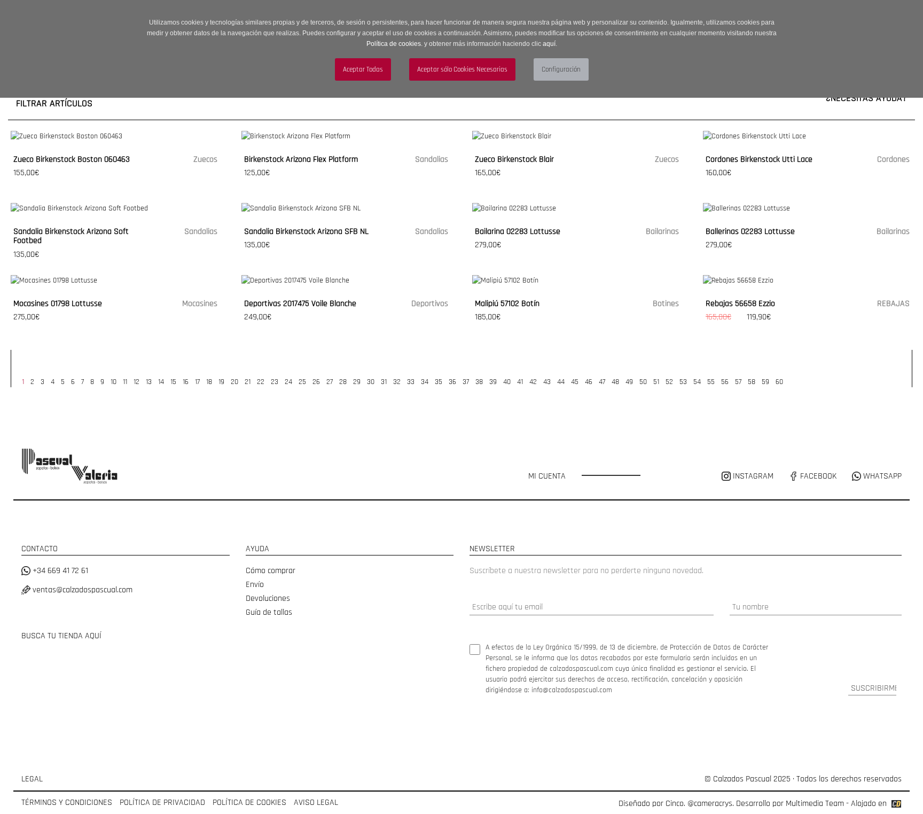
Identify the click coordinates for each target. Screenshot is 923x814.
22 (260, 382)
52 (669, 382)
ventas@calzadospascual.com (81, 590)
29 (357, 382)
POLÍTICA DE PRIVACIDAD (162, 802)
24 (288, 382)
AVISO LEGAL (316, 802)
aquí (549, 44)
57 (738, 382)
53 (683, 382)
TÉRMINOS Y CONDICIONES (66, 802)
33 (410, 382)
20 (234, 382)
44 (561, 382)
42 (533, 382)
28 (343, 382)
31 (384, 382)
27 (329, 382)
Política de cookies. (394, 44)
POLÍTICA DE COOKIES (249, 802)
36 (452, 382)
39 (493, 382)
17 (197, 382)
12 (136, 382)
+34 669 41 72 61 (59, 570)
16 (186, 382)
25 (302, 382)
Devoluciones (268, 598)
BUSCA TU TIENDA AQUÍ (61, 635)
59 (765, 382)
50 (643, 382)
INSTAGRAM (753, 476)
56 (725, 382)
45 (574, 382)
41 (520, 382)
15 (173, 382)
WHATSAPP (881, 476)
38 (479, 382)
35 (438, 382)
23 (274, 382)
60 (779, 382)
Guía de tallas (269, 612)
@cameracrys (709, 803)
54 (697, 382)
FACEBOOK (817, 476)
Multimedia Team (815, 803)
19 (221, 382)
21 (248, 382)
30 (370, 382)
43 (547, 382)
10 (113, 382)
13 (149, 382)
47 (602, 382)
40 (507, 382)
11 (125, 382)
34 (424, 382)
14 (161, 382)
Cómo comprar (270, 570)
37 (466, 382)
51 (656, 382)
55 (711, 382)
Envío (255, 584)
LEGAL (32, 779)
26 (316, 382)
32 (397, 382)
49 (629, 382)
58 (751, 382)
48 (615, 382)
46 (588, 382)
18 (209, 382)
